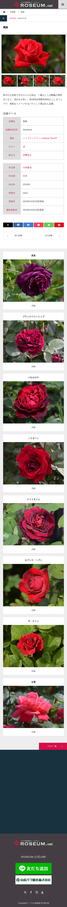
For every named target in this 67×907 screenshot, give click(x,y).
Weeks (51, 522)
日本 (25, 176)
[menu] (62, 4)
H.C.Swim (52, 461)
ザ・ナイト (33, 621)
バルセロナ (33, 377)
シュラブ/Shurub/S (26, 642)
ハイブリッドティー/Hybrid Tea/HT (40, 138)
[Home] (4, 12)
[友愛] (33, 711)
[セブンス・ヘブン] (33, 590)
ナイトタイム (33, 499)
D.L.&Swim (49, 581)
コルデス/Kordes (52, 400)
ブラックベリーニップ (33, 316)
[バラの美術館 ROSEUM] (33, 4)
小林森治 (27, 167)
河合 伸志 (49, 278)
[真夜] (33, 284)
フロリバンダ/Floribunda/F (33, 278)
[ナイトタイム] (33, 528)
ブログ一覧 (52, 746)
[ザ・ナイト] (33, 651)
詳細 (33, 306)
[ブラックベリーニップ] (33, 345)
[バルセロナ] (33, 406)
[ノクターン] (33, 467)
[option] (33, 54)
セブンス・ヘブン (33, 560)
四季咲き (27, 155)
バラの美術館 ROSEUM (39, 903)
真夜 (33, 255)
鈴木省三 (52, 704)
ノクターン (33, 438)
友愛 (33, 682)
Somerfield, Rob (53, 339)
